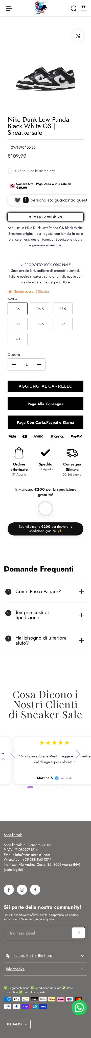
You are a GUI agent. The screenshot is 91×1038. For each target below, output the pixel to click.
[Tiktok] (35, 890)
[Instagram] (22, 890)
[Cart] (83, 8)
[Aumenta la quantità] (39, 364)
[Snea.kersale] (40, 8)
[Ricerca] (73, 8)
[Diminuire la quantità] (14, 364)
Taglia (12, 299)
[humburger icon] (9, 8)
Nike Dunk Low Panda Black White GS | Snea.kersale (38, 126)
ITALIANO (14, 1024)
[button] (13, 754)
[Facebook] (9, 890)
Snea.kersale (13, 834)
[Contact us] (79, 1007)
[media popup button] (77, 35)
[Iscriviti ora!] (78, 933)
